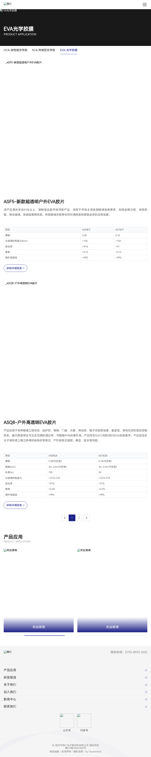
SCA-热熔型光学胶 (43, 50)
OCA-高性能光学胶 (15, 50)
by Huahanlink (93, 751)
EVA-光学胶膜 (68, 50)
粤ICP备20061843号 (75, 748)
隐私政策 (78, 751)
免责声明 (66, 751)
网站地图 (54, 751)
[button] (66, 634)
